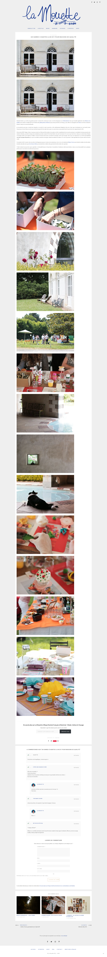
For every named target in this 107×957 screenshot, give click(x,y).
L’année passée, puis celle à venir (52, 915)
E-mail (39, 863)
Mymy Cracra (71, 142)
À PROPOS (41, 949)
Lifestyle (41, 28)
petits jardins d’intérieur (45, 122)
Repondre (76, 755)
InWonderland (66, 120)
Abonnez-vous (65, 731)
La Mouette (40, 784)
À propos (71, 28)
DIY (53, 737)
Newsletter (31, 28)
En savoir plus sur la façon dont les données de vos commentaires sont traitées (57, 885)
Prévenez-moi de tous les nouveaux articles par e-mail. (33, 875)
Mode (48, 28)
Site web (39, 868)
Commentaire (41, 846)
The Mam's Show (37, 798)
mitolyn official (38, 823)
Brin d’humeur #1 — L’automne (26, 915)
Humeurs (54, 28)
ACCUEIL (33, 949)
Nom (38, 858)
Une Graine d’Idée (33, 144)
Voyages (62, 28)
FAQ (53, 949)
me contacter (64, 935)
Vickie (79, 122)
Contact (59, 949)
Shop (77, 28)
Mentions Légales (70, 949)
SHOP (48, 949)
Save (55, 741)
